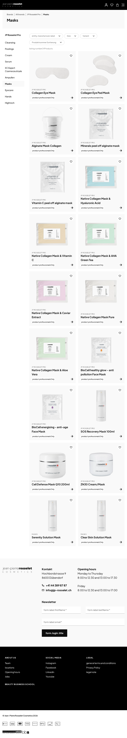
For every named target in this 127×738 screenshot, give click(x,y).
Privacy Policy (93, 667)
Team (8, 663)
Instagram (51, 663)
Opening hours (12, 672)
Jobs (7, 676)
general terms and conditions (101, 663)
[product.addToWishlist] (71, 56)
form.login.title (54, 633)
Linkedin (50, 672)
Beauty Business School (20, 684)
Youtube (50, 676)
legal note (91, 672)
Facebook (51, 667)
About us (10, 658)
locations (9, 667)
